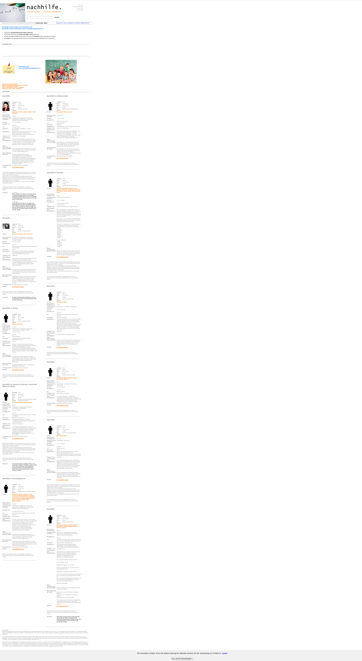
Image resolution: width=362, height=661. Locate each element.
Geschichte (22, 497)
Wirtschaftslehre (16, 501)
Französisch (15, 497)
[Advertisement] (36, 49)
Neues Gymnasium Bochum (9, 84)
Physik (30, 402)
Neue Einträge (79, 10)
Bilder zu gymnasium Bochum (10, 86)
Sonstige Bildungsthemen (27, 498)
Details (224, 653)
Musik (30, 112)
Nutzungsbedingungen (78, 6)
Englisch (25, 112)
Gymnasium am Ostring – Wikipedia (11, 88)
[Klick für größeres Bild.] (6, 106)
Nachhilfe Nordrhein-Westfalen (15, 23)
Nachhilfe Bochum (30, 23)
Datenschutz (80, 8)
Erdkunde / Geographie (29, 495)
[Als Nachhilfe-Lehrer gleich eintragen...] (8, 73)
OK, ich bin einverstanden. (182, 659)
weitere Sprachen (28, 234)
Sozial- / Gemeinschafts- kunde (20, 499)
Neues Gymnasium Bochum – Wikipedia (13, 87)
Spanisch (65, 379)
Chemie (30, 494)
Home (3, 23)
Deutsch (14, 495)
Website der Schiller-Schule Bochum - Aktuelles (15, 85)
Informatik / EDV (30, 497)
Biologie (25, 494)
